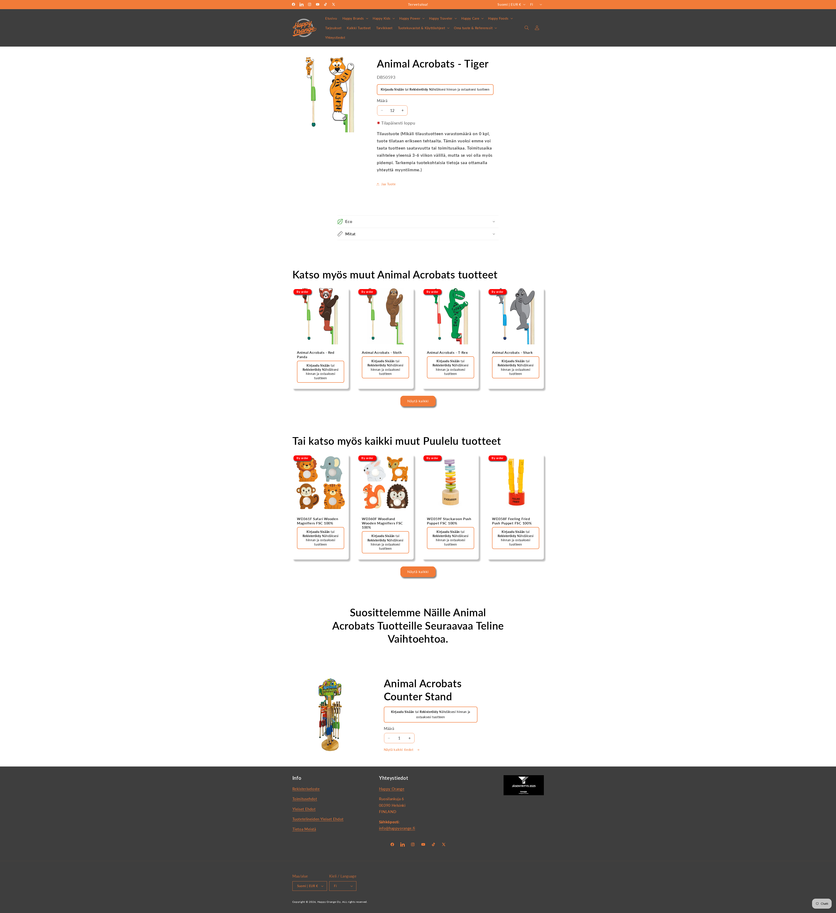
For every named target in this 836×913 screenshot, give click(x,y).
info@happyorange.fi (397, 828)
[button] (355, 18)
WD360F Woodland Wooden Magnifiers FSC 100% (382, 523)
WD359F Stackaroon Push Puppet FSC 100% (449, 521)
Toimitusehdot (304, 799)
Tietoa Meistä (304, 829)
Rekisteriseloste (306, 789)
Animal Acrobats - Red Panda (315, 354)
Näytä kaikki (418, 401)
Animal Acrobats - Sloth (382, 352)
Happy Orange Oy (329, 901)
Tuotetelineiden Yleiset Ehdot (318, 819)
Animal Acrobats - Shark (512, 352)
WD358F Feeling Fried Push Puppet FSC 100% (512, 521)
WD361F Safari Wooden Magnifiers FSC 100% (317, 521)
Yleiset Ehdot (304, 809)
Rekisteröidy (419, 89)
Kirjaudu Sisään (392, 89)
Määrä (382, 101)
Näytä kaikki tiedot (399, 749)
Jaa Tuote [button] (388, 184)
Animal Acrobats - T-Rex (447, 352)
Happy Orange (392, 789)
